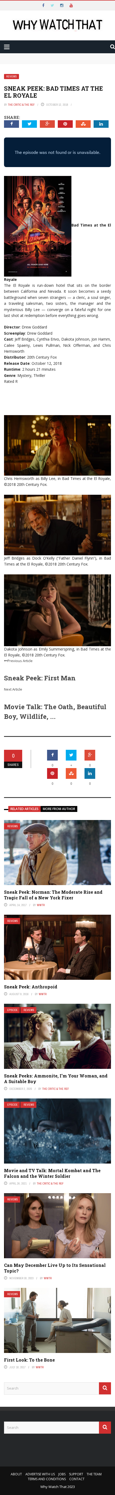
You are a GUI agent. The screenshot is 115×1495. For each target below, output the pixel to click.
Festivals (25, 87)
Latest (14, 33)
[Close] (6, 6)
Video (21, 54)
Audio (21, 65)
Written (24, 76)
